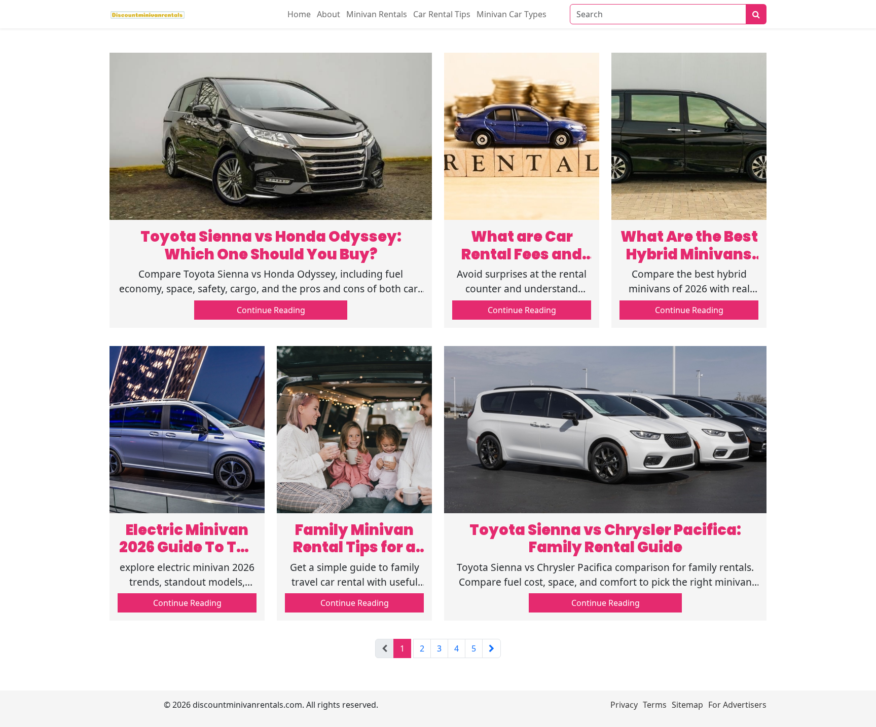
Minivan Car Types (511, 14)
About (328, 14)
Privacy (624, 704)
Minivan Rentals (376, 14)
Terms (655, 704)
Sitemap (687, 704)
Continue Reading (271, 310)
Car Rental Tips (441, 14)
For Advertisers (737, 704)
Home (299, 14)
